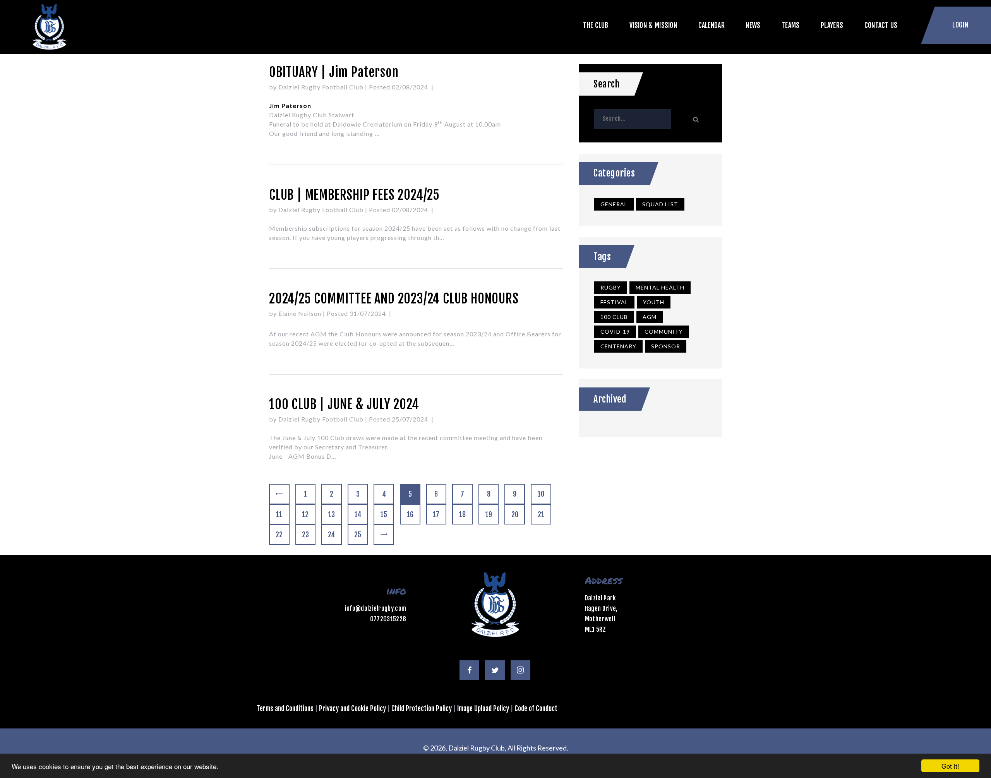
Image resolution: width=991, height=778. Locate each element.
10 (544, 494)
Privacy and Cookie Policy (352, 708)
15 (387, 514)
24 (334, 534)
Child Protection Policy (421, 708)
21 (544, 514)
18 (465, 514)
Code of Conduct (535, 708)
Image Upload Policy (483, 708)
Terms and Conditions (285, 708)
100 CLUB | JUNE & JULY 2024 (344, 404)
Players (832, 25)
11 (282, 514)
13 (334, 514)
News (753, 25)
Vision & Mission (653, 25)
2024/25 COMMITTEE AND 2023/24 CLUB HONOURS (394, 299)
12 (308, 514)
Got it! (950, 766)
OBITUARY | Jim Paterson (333, 72)
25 (360, 534)
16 (413, 514)
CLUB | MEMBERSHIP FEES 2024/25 (354, 195)
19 (492, 514)
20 (518, 514)
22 (282, 534)
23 (308, 534)
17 (439, 514)
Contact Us (881, 25)
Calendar (711, 25)
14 (361, 514)
